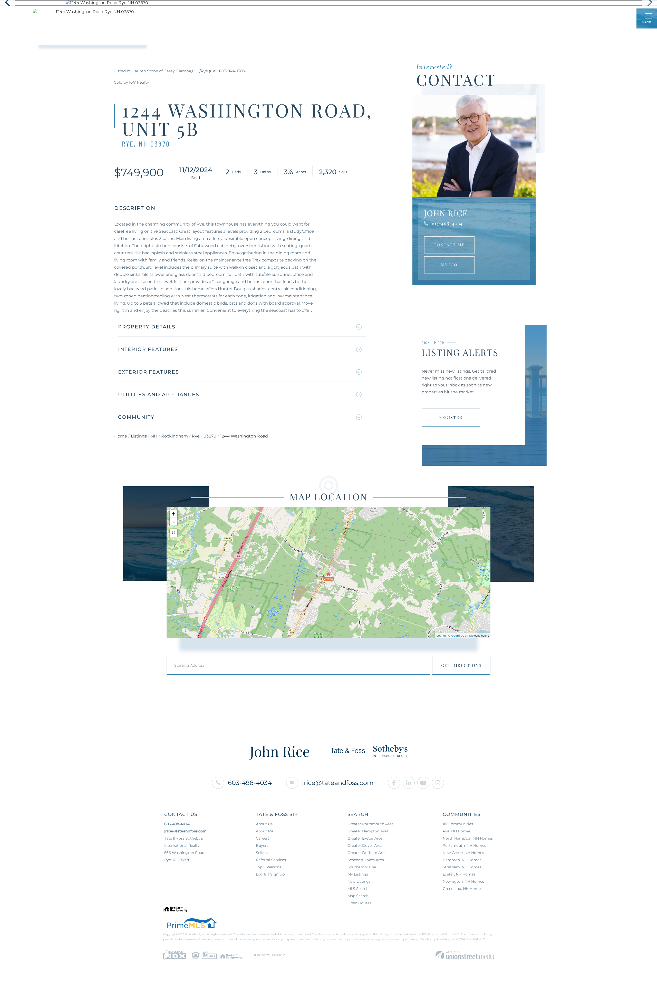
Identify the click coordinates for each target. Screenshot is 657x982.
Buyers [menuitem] (291, 18)
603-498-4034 (446, 223)
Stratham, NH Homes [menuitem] (462, 867)
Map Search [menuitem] (358, 895)
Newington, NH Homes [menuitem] (463, 881)
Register (450, 417)
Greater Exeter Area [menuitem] (365, 838)
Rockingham (174, 436)
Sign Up (621, 19)
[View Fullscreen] (173, 533)
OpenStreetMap (462, 635)
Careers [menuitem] (262, 838)
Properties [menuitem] (262, 18)
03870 (210, 436)
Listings (139, 436)
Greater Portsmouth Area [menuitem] (370, 824)
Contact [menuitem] (398, 18)
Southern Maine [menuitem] (361, 867)
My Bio (449, 264)
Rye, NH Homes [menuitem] (457, 831)
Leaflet (441, 635)
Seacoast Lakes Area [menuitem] (365, 860)
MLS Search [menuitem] (358, 888)
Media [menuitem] (372, 18)
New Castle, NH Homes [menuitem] (463, 852)
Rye (196, 436)
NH (154, 436)
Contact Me (449, 244)
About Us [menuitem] (346, 18)
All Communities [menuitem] (458, 824)
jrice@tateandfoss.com (337, 782)
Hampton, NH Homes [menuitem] (462, 860)
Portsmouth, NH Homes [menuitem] (464, 845)
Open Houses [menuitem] (359, 903)
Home (120, 436)
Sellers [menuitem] (317, 18)
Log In (607, 19)
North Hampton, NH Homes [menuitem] (468, 838)
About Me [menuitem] (264, 831)
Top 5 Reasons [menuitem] (268, 867)
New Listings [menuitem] (359, 881)
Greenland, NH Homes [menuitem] (462, 888)
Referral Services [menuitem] (271, 860)
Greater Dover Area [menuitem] (364, 845)
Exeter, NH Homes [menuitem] (459, 874)
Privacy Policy (269, 955)
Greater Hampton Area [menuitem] (368, 831)
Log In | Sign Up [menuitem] (270, 874)
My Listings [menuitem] (357, 874)
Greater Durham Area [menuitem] (367, 852)
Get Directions (461, 665)
